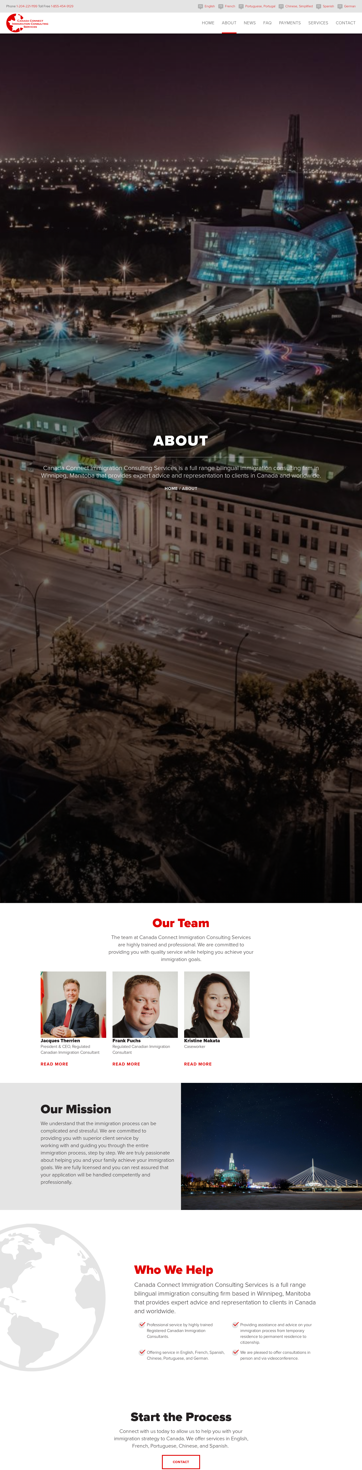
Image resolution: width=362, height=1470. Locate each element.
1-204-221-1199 (27, 6)
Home (171, 488)
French (230, 6)
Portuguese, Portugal (260, 6)
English (210, 6)
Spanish (328, 6)
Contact (181, 1462)
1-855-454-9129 (62, 6)
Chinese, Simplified (299, 6)
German (350, 6)
